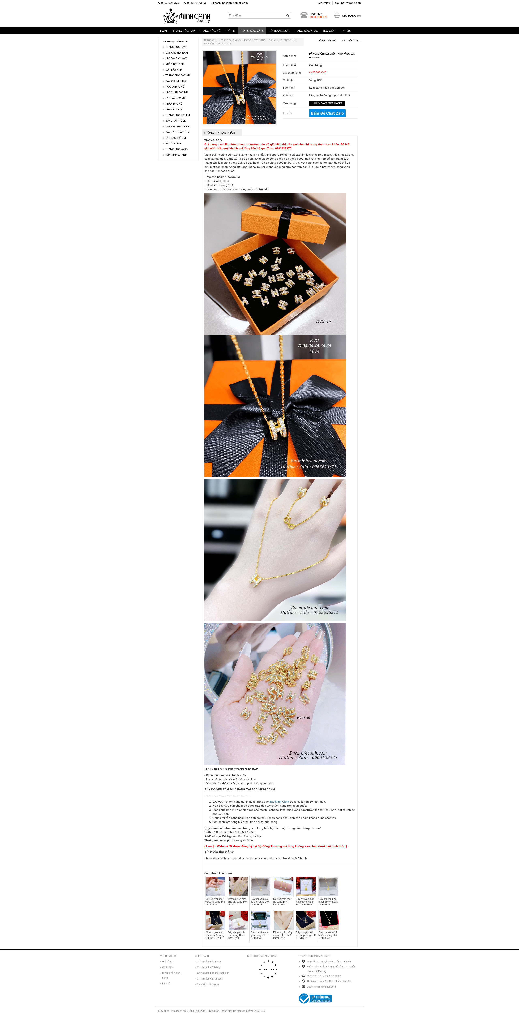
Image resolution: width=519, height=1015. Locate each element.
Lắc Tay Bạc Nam (176, 58)
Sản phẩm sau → (351, 40)
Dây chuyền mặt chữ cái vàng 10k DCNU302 (237, 902)
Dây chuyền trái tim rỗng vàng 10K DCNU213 (306, 935)
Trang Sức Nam (184, 30)
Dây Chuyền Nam (176, 52)
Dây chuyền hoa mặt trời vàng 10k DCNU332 (328, 902)
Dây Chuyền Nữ (175, 81)
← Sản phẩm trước (325, 40)
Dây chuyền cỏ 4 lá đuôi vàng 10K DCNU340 (327, 935)
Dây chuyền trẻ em (178, 126)
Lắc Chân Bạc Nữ (176, 92)
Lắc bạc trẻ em (175, 138)
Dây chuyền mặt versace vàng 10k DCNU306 (215, 902)
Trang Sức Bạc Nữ (177, 75)
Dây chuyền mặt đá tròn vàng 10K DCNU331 (260, 902)
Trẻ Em (230, 30)
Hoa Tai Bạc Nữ (175, 86)
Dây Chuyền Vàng (255, 40)
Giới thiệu (324, 2)
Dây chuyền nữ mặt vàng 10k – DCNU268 (236, 935)
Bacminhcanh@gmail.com (321, 986)
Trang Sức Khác (306, 30)
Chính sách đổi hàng (208, 967)
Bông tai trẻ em (175, 120)
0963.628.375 (169, 2)
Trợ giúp (329, 30)
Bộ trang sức (279, 30)
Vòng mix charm (176, 155)
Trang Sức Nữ (210, 30)
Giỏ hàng (167, 961)
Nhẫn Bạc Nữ (174, 103)
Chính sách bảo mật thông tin (213, 973)
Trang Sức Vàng (252, 30)
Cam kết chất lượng (208, 984)
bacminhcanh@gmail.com (231, 2)
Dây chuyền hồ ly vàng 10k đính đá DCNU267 (282, 935)
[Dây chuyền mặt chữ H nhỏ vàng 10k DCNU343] (239, 87)
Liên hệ (166, 983)
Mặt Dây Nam (173, 69)
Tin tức (345, 30)
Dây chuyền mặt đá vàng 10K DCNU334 (282, 902)
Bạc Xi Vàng (173, 143)
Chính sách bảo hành (209, 961)
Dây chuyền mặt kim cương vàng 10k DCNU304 (305, 902)
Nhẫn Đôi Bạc (174, 109)
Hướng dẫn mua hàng (171, 975)
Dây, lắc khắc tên (177, 132)
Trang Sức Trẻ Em (177, 115)
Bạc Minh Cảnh (279, 801)
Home (164, 30)
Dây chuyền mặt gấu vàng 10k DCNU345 (259, 935)
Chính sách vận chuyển (210, 978)
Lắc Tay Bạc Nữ (175, 98)
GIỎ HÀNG (349, 15)
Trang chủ (210, 40)
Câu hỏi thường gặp (348, 2)
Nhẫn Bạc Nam (174, 64)
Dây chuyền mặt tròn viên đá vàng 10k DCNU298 (214, 935)
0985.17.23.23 (196, 2)
